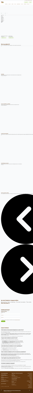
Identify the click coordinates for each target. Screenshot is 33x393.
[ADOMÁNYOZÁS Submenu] (20, 4)
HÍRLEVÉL (30, 377)
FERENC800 (30, 382)
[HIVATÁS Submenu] (13, 4)
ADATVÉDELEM (30, 387)
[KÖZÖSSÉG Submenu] (7, 4)
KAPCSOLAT (30, 374)
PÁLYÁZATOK (30, 386)
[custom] (25, 0)
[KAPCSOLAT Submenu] (29, 4)
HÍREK (31, 379)
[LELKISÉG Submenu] (10, 4)
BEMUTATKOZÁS (30, 373)
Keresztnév (2, 317)
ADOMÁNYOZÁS (30, 375)
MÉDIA (31, 383)
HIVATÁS (31, 378)
